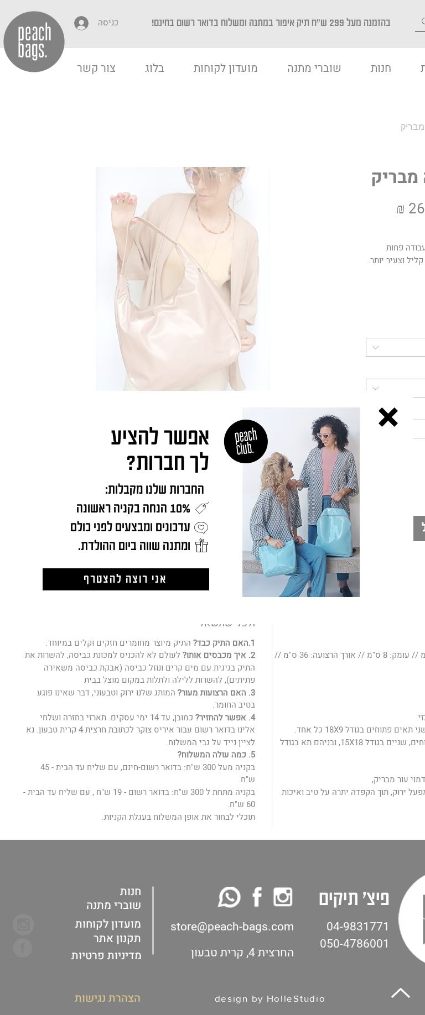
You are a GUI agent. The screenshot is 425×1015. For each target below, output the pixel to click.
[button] (388, 417)
